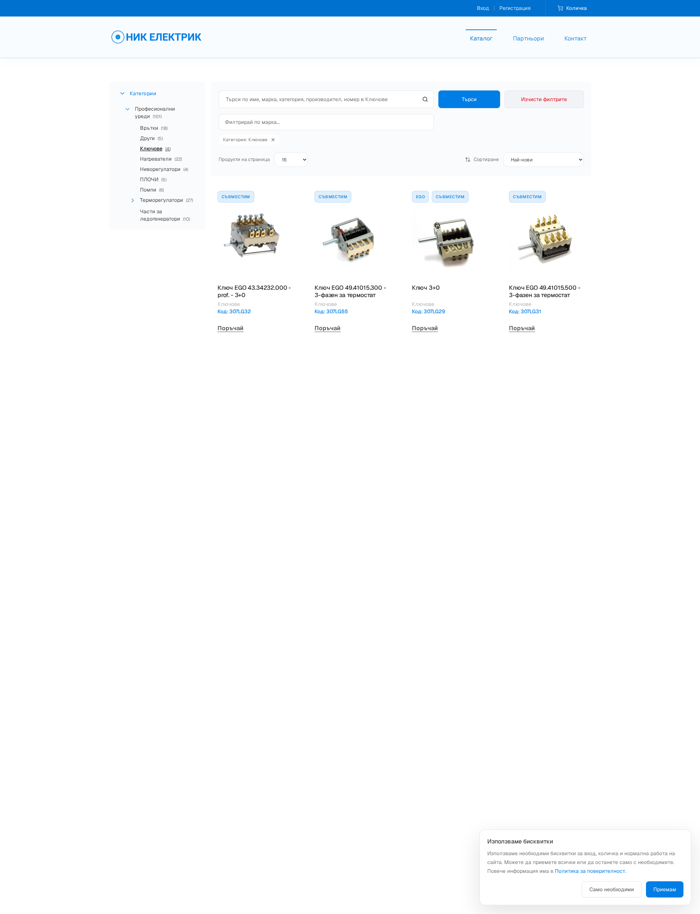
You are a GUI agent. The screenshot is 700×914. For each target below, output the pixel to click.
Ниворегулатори (164, 169)
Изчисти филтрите (544, 99)
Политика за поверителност (590, 871)
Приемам (664, 889)
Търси (469, 99)
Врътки (154, 128)
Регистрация (515, 8)
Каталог (481, 38)
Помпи (152, 189)
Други (151, 138)
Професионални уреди (155, 112)
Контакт (575, 38)
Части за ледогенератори (165, 215)
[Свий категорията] (127, 109)
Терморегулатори (166, 200)
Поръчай (231, 328)
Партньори (528, 38)
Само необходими (611, 889)
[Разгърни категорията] (132, 200)
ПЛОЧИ (153, 179)
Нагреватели (161, 159)
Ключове (155, 148)
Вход (483, 8)
